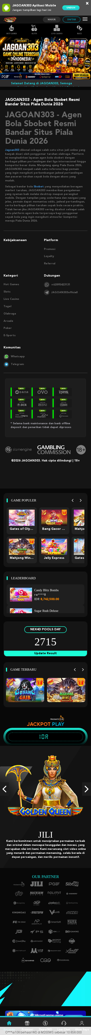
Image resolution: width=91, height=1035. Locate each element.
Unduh (70, 8)
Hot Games (11, 34)
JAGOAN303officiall (64, 292)
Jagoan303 (12, 150)
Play (58, 724)
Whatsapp (18, 356)
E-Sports (10, 335)
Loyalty (49, 256)
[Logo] (10, 19)
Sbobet (39, 186)
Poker (8, 328)
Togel (7, 306)
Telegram (17, 364)
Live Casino (57, 34)
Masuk (52, 19)
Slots (34, 34)
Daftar (71, 19)
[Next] (80, 500)
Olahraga (10, 313)
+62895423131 (60, 284)
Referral (49, 263)
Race (79, 34)
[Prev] (72, 500)
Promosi (49, 249)
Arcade (8, 321)
